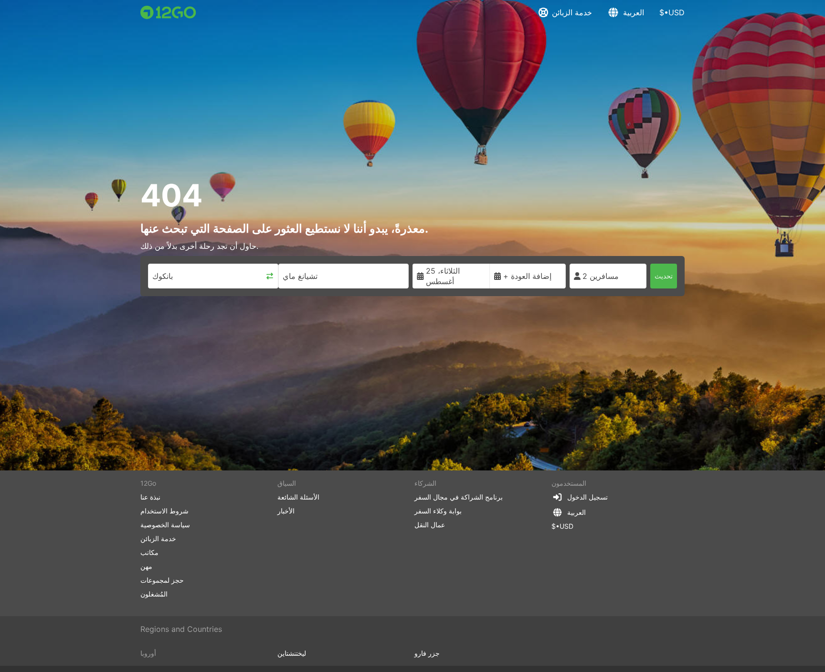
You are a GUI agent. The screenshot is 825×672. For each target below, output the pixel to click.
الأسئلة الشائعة (298, 497)
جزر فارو (427, 653)
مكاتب (149, 552)
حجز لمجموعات (162, 580)
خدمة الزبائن (572, 12)
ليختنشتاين (291, 653)
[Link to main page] (168, 12)
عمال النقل (429, 525)
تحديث (664, 276)
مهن (146, 566)
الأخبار (286, 511)
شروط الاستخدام (164, 511)
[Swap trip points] (269, 276)
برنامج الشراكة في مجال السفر (458, 497)
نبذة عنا (150, 497)
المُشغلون (154, 594)
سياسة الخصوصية (165, 525)
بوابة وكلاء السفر (438, 511)
